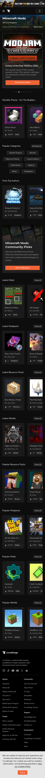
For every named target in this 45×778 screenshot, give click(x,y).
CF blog (27, 692)
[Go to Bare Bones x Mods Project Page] (13, 393)
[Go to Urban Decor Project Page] (13, 121)
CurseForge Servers (31, 707)
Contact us (28, 725)
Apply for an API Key (10, 735)
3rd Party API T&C (9, 739)
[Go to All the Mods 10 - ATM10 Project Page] (13, 532)
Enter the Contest (22, 82)
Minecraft (6, 688)
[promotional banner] (22, 3)
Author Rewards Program (8, 730)
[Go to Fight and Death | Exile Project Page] (13, 439)
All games (5, 684)
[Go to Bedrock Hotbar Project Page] (13, 301)
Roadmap (27, 699)
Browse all (36, 146)
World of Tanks (8, 711)
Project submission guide (11, 725)
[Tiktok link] (8, 670)
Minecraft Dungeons (10, 707)
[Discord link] (17, 670)
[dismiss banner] (41, 2)
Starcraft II (6, 699)
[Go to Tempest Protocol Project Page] (13, 202)
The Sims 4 (6, 695)
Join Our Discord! (30, 684)
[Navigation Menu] (3, 11)
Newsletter (28, 695)
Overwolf (27, 735)
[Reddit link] (26, 670)
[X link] (22, 670)
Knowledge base (30, 717)
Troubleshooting (30, 721)
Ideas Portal (28, 688)
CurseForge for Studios (32, 738)
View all (38, 280)
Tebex (26, 742)
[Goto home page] (9, 11)
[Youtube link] (13, 670)
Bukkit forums (29, 703)
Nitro (26, 746)
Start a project (7, 721)
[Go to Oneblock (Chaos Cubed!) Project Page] (13, 624)
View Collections (22, 268)
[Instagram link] (3, 670)
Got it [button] (22, 772)
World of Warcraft (9, 692)
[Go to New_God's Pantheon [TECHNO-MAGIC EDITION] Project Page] (13, 347)
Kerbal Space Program (10, 703)
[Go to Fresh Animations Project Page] (13, 486)
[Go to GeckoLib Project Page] (13, 578)
